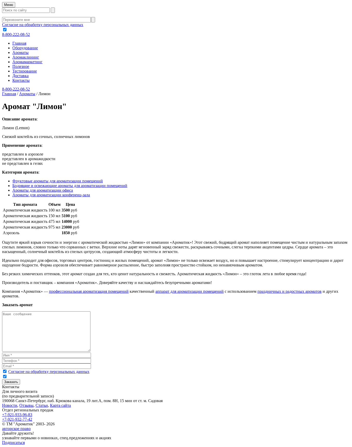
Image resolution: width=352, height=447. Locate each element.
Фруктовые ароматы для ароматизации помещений (57, 181)
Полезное (20, 66)
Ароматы (20, 52)
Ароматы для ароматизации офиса (42, 190)
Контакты (21, 80)
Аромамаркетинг (27, 62)
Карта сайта (60, 405)
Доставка (20, 76)
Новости (9, 405)
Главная (19, 43)
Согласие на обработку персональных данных (42, 24)
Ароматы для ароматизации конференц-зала (51, 195)
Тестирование (24, 71)
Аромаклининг (25, 57)
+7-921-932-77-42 (17, 419)
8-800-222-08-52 (16, 34)
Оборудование (25, 48)
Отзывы (26, 405)
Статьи (42, 405)
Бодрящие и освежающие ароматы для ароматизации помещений (69, 185)
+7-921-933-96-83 (17, 414)
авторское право (16, 428)
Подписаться (13, 442)
